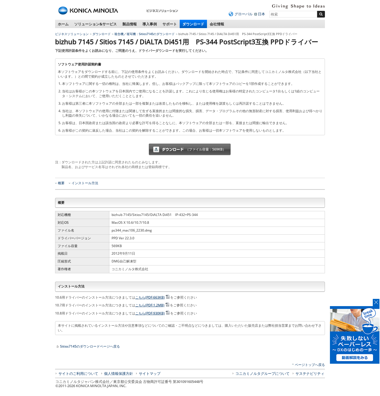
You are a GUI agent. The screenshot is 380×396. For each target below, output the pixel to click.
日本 (261, 13)
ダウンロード (193, 23)
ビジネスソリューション (72, 34)
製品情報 (129, 23)
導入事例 (149, 23)
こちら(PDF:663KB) (150, 297)
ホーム (63, 23)
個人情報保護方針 (118, 373)
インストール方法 (84, 183)
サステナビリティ (309, 373)
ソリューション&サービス (95, 23)
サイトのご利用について (78, 373)
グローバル (244, 13)
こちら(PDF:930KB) (150, 313)
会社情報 (217, 23)
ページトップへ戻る (310, 364)
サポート (169, 23)
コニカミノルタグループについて (262, 373)
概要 (61, 183)
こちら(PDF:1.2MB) (149, 305)
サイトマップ (150, 373)
